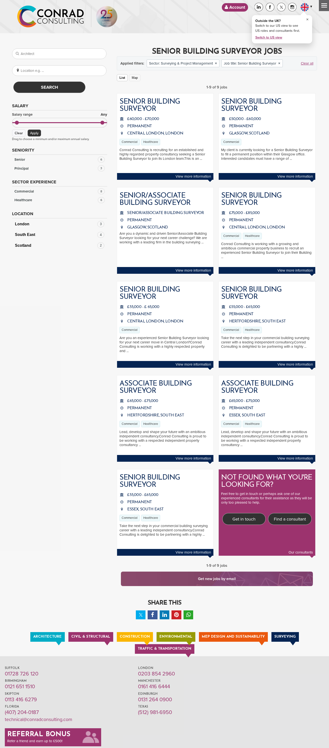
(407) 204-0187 (22, 712)
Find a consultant (290, 519)
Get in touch (244, 519)
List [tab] (122, 78)
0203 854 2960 (156, 674)
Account (236, 7)
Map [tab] (135, 78)
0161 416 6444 (154, 686)
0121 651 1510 (20, 686)
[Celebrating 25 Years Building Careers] (107, 17)
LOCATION (22, 213)
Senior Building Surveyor (149, 105)
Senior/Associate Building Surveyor (155, 199)
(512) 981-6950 (155, 712)
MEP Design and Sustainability (233, 637)
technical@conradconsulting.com (38, 719)
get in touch (249, 494)
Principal (58, 168)
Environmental (175, 637)
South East (58, 235)
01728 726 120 (21, 674)
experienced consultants (240, 498)
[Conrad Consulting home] (50, 16)
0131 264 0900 (155, 699)
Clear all (307, 63)
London (58, 224)
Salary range (59, 114)
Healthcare (58, 200)
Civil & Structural (90, 637)
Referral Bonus (38, 734)
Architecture (47, 637)
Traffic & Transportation (164, 649)
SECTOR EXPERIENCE (34, 182)
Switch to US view (268, 37)
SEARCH (49, 87)
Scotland (58, 245)
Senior (58, 159)
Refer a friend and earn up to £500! (34, 741)
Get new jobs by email (217, 578)
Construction (135, 637)
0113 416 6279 (21, 699)
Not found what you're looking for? (266, 481)
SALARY (20, 105)
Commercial (58, 191)
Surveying (285, 637)
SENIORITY (23, 150)
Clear (19, 133)
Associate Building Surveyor (155, 387)
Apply (34, 133)
